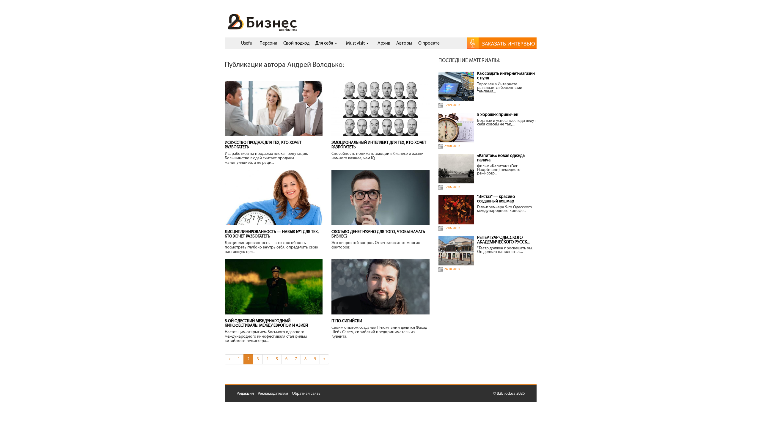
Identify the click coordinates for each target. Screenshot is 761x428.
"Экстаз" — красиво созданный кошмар (496, 199)
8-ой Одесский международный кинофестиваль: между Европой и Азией (266, 323)
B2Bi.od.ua (506, 393)
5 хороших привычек (497, 115)
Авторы (404, 43)
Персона (268, 43)
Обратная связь (306, 393)
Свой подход (296, 43)
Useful (247, 43)
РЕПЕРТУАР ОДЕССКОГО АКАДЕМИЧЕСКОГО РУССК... (503, 240)
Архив (384, 43)
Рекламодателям (273, 393)
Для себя (324, 43)
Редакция (245, 393)
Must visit (356, 43)
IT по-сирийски (346, 321)
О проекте (429, 43)
